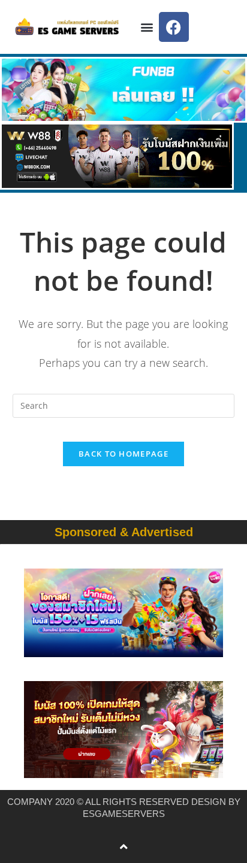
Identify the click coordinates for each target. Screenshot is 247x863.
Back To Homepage (123, 453)
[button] (147, 27)
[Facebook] (174, 27)
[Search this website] (124, 404)
